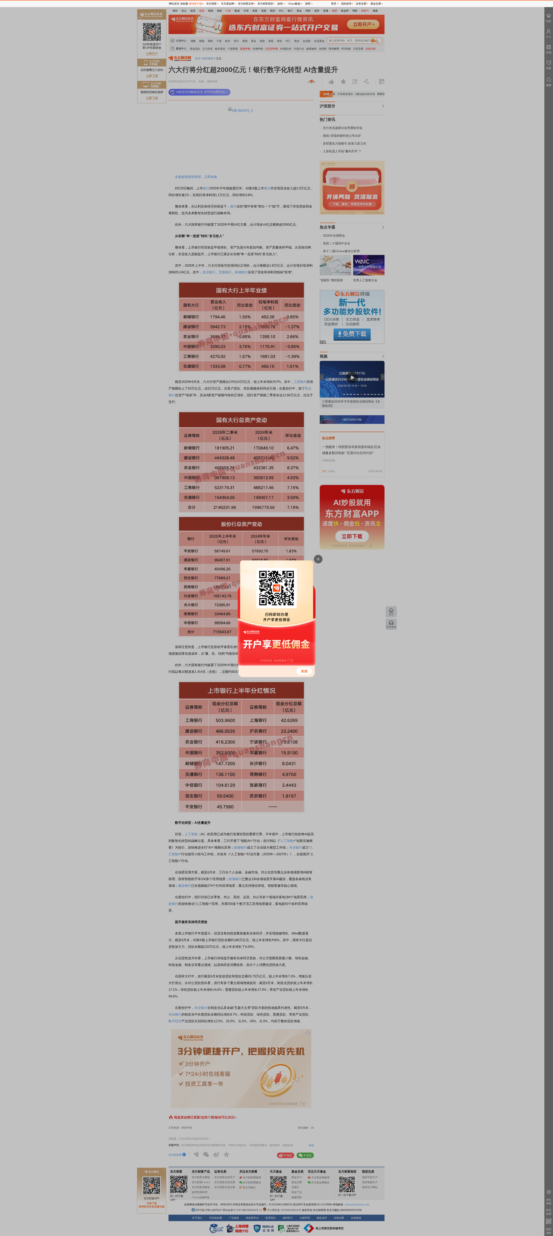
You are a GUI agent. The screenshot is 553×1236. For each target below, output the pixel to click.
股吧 (307, 3)
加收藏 (184, 3)
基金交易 (375, 3)
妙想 (280, 3)
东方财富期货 (265, 3)
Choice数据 (294, 3)
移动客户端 (195, 3)
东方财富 (211, 3)
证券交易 (361, 3)
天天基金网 (227, 3)
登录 (333, 3)
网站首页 (174, 3)
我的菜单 (346, 3)
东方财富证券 (246, 3)
